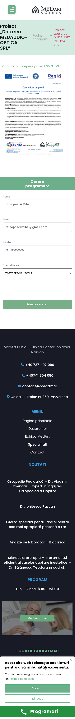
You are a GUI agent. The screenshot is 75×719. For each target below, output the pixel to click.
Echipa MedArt (37, 436)
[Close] (70, 659)
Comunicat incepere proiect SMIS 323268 (33, 66)
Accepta (37, 688)
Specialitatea (11, 265)
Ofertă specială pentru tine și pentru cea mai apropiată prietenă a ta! (37, 524)
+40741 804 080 (39, 375)
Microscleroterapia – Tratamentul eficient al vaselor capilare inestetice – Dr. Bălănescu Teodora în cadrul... (37, 562)
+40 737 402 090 (39, 364)
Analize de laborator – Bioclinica (37, 542)
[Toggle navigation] (12, 9)
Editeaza (37, 699)
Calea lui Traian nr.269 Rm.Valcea (39, 396)
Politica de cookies (22, 679)
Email (6, 219)
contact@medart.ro (39, 386)
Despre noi (37, 428)
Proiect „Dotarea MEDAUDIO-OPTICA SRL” (63, 37)
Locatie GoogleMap (37, 651)
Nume (6, 196)
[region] (37, 686)
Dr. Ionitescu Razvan (37, 506)
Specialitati (37, 444)
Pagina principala (40, 37)
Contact (37, 452)
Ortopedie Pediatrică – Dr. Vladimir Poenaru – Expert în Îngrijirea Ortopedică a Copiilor (37, 486)
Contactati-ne (37, 617)
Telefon (7, 242)
